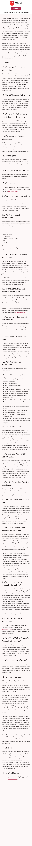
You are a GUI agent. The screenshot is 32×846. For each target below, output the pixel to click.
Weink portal (16, 8)
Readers (6, 12)
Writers (11, 12)
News (19, 12)
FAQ (15, 12)
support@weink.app (13, 191)
